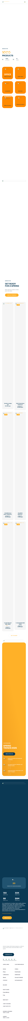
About (4, 977)
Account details (19, 977)
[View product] (11, 306)
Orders (16, 969)
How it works (6, 989)
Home (4, 969)
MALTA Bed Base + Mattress (20, 404)
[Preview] (11, 310)
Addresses (17, 974)
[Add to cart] (11, 304)
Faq (4, 995)
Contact (5, 980)
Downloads (18, 972)
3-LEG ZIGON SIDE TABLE (20, 623)
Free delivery (6, 992)
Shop (4, 972)
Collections (6, 974)
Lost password (18, 980)
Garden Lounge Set (8, 404)
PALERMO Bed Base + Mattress (8, 514)
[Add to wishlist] (11, 308)
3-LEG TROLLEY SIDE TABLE (8, 623)
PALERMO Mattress (20, 514)
